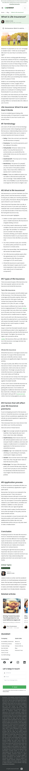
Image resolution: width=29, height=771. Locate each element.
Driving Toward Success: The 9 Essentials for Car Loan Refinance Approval (11, 618)
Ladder (3, 339)
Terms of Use (4, 652)
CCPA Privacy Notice (6, 643)
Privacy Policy (4, 650)
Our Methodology (5, 655)
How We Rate (4, 648)
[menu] (2, 8)
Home (2, 12)
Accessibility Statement (7, 641)
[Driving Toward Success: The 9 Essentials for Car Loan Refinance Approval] (12, 606)
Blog (8, 12)
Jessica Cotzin (9, 21)
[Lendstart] (9, 8)
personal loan (21, 394)
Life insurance (6, 568)
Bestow (25, 308)
